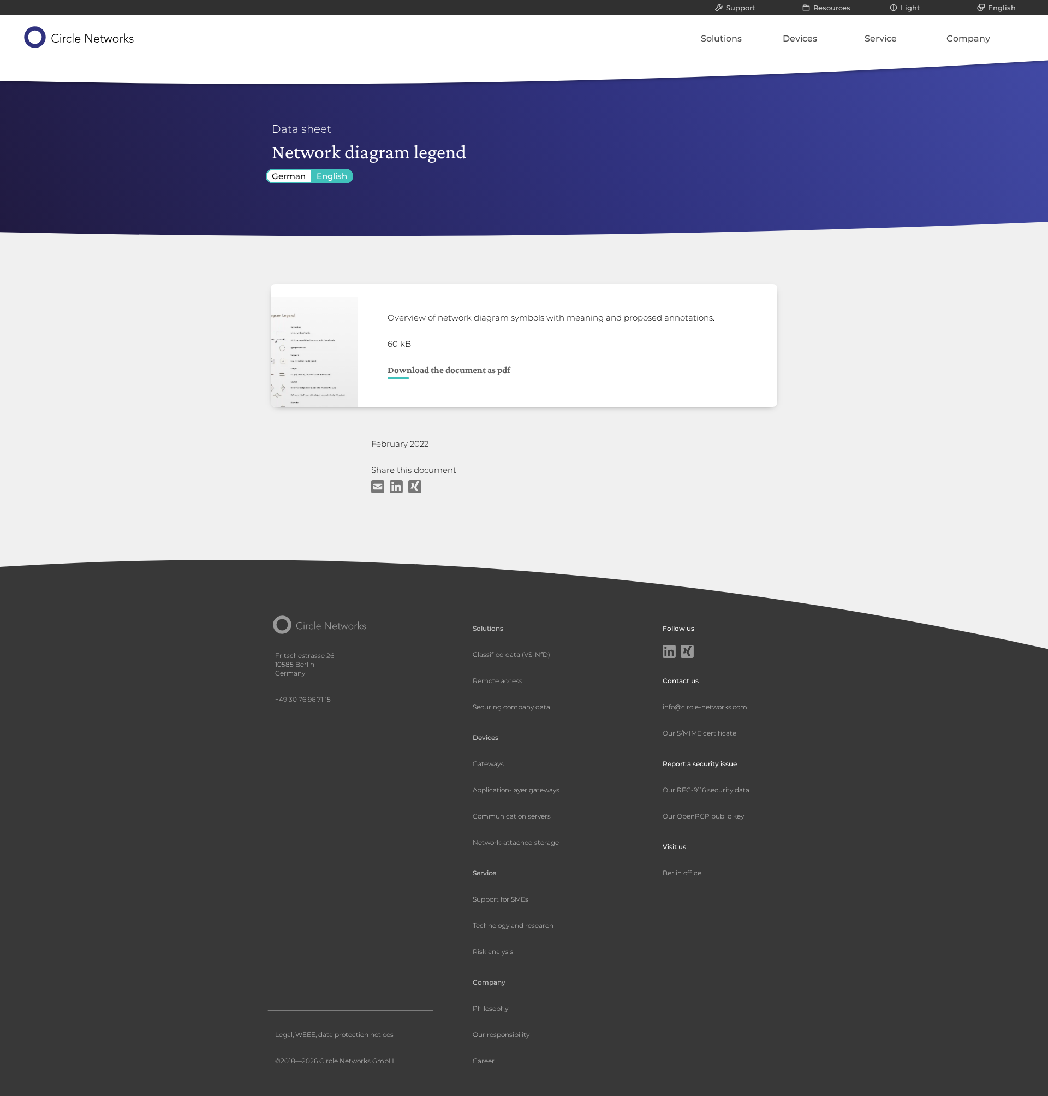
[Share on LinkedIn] (396, 488)
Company (968, 38)
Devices (800, 38)
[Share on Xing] (414, 488)
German (289, 176)
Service (881, 38)
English (1002, 7)
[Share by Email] (377, 488)
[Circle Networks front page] (79, 37)
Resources (831, 7)
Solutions (721, 38)
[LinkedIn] (669, 652)
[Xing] (687, 652)
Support (740, 7)
